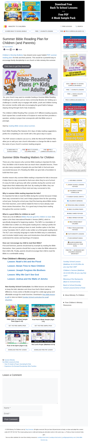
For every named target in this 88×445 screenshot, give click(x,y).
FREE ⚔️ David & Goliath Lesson (75, 94)
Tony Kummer (29, 429)
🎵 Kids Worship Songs (75, 238)
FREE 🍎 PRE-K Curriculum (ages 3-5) (72, 31)
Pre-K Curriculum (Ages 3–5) (74, 100)
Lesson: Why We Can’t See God (23, 274)
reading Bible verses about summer (22, 126)
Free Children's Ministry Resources (72, 304)
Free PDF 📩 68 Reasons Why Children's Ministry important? (75, 251)
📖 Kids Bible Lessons (75, 180)
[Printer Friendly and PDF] (13, 51)
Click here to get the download (16, 66)
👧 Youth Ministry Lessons (75, 234)
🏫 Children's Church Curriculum (75, 191)
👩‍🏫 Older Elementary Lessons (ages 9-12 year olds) (75, 244)
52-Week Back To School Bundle (16, 31)
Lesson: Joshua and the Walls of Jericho (28, 279)
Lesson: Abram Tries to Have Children (26, 266)
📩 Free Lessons (66, 26)
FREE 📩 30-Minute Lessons (75, 89)
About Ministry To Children (74, 295)
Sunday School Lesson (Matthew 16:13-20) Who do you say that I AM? (73, 264)
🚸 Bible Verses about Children (75, 222)
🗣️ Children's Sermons (75, 201)
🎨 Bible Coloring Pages (75, 209)
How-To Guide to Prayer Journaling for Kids (18, 364)
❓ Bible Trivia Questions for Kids (75, 228)
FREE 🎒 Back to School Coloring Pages (30, 150)
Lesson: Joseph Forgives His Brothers (26, 270)
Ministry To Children (17, 26)
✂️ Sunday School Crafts (75, 196)
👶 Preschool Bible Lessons (75, 205)
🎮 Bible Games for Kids (75, 213)
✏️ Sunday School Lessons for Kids (75, 185)
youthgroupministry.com (69, 437)
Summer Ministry (10, 360)
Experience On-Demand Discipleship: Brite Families (20, 366)
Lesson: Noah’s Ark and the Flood (24, 261)
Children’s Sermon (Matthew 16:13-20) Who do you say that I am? (74, 272)
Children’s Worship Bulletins (13, 55)
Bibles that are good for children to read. (36, 217)
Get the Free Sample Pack (17, 325)
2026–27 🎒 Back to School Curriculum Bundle (75, 84)
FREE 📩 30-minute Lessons (44, 31)
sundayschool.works (55, 437)
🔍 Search (79, 26)
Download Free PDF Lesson (17, 349)
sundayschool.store (43, 437)
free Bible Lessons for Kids (11, 362)
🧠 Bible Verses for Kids (75, 217)
